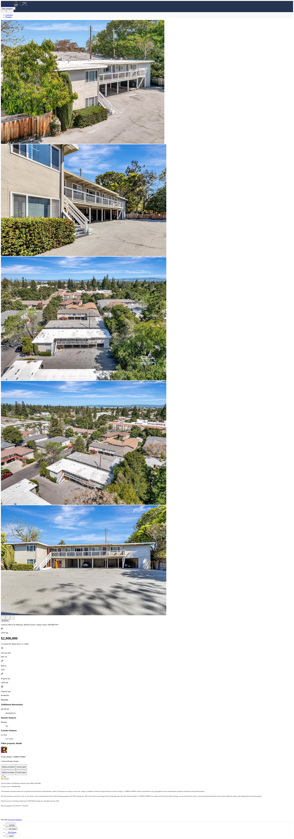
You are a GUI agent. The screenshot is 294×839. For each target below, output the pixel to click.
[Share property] (12, 617)
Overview (9, 15)
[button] (147, 82)
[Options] (3, 617)
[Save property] (8, 617)
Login (3, 11)
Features (9, 17)
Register (10, 11)
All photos (5, 621)
